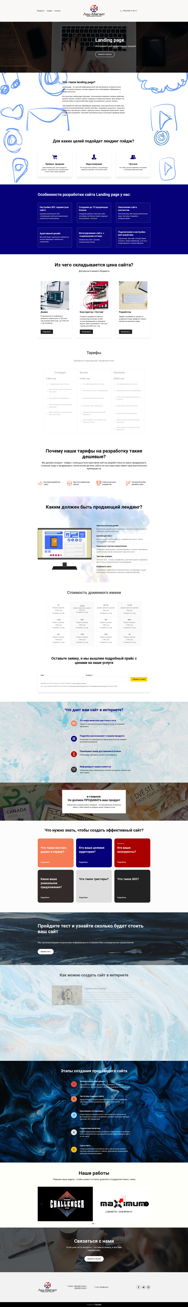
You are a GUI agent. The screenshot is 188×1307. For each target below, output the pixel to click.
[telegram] (143, 1287)
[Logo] (94, 10)
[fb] (139, 1287)
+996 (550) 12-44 (79, 1286)
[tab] (94, 516)
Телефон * (89, 675)
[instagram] (148, 1287)
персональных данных (79, 683)
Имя (42, 675)
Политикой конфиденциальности (79, 686)
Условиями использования (98, 686)
